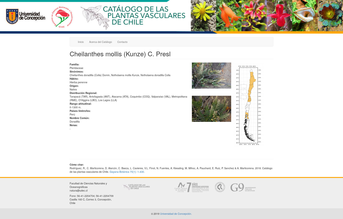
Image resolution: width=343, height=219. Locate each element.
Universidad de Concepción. (176, 213)
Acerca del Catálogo (100, 42)
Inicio (81, 42)
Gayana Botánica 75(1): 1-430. (127, 171)
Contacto (122, 42)
